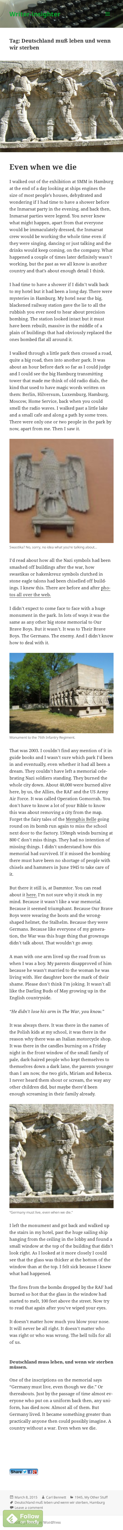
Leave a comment (29, 1507)
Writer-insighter (34, 13)
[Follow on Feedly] (23, 1518)
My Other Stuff (96, 1497)
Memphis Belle (81, 819)
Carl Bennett (56, 1497)
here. (31, 894)
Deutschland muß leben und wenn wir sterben (51, 1502)
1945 (79, 1497)
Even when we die (43, 167)
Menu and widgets (108, 19)
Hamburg (97, 1502)
